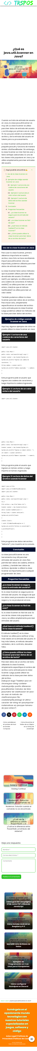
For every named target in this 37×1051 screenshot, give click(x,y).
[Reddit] (30, 714)
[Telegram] (24, 714)
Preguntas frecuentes (16, 209)
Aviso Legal (11, 1036)
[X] (9, 714)
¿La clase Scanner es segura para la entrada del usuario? (18, 215)
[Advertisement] (18, 26)
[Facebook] (4, 714)
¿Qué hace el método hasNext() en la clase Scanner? (17, 228)
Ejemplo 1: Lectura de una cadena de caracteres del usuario (18, 187)
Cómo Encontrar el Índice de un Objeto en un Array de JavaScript (27, 725)
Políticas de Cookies (22, 1038)
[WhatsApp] (19, 714)
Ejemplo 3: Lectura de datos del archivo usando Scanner (17, 200)
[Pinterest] (14, 714)
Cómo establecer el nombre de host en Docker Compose (9, 725)
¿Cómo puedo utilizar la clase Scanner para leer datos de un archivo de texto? (19, 235)
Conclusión (12, 206)
